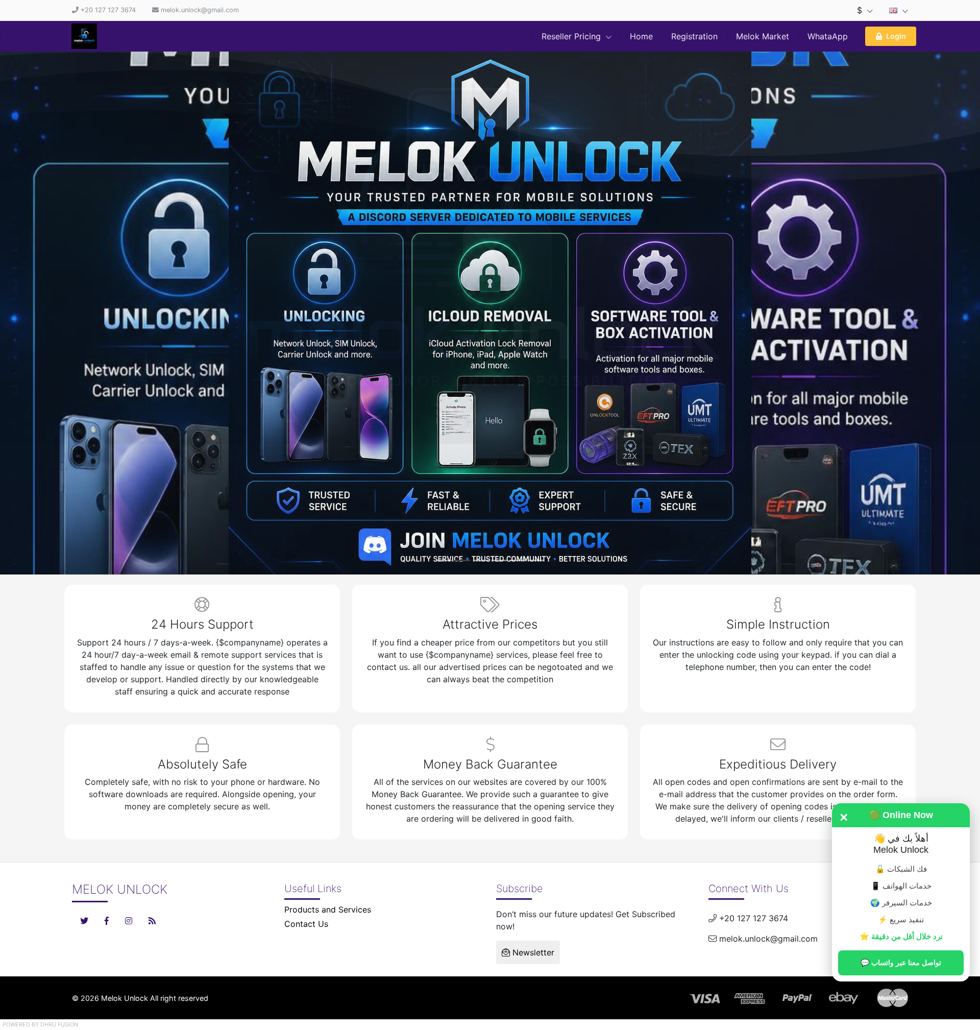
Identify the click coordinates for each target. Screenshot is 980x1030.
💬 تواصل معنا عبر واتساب (901, 963)
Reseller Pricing (572, 36)
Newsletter (532, 950)
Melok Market (762, 36)
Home (641, 36)
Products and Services (327, 907)
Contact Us (306, 921)
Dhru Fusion (59, 1021)
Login (896, 36)
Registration (694, 36)
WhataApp (827, 36)
